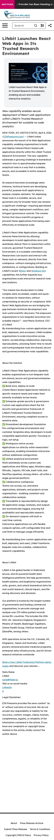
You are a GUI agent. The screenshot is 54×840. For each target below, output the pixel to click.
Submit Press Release (15, 829)
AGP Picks (7, 4)
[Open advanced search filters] (42, 25)
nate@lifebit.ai (10, 679)
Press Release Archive (31, 823)
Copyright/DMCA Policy (18, 835)
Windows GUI (38, 270)
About (14, 823)
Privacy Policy (41, 835)
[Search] (35, 25)
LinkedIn (7, 687)
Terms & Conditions (40, 829)
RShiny (22, 270)
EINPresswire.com (13, 136)
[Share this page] (50, 25)
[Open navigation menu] (5, 25)
